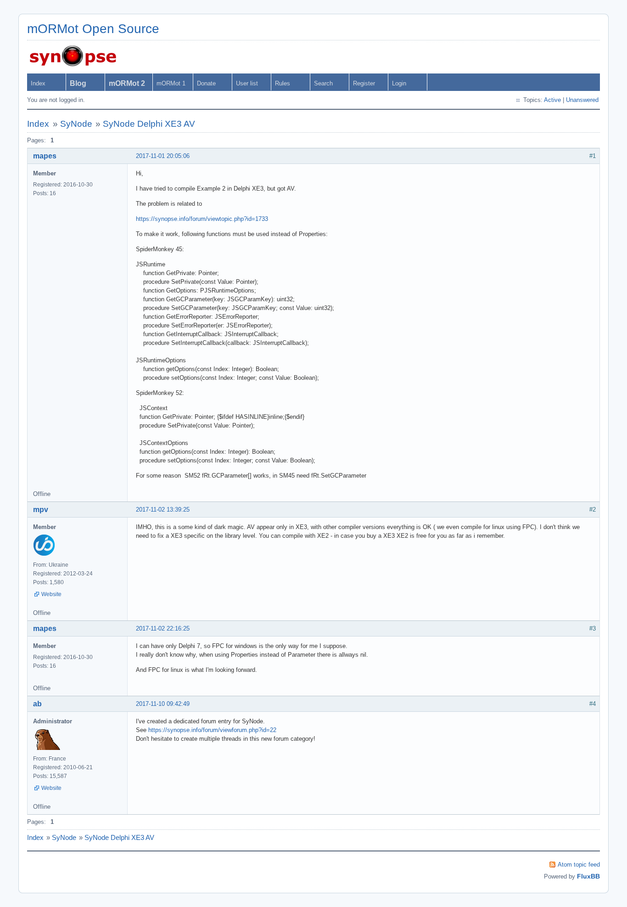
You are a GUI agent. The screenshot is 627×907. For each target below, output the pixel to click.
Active (552, 99)
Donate (206, 83)
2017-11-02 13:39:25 (163, 509)
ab (37, 704)
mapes (44, 156)
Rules (282, 83)
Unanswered (582, 99)
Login (399, 83)
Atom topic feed (579, 864)
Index (38, 83)
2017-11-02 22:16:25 (163, 628)
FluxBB (588, 876)
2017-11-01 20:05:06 (163, 155)
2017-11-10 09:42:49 (163, 703)
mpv (40, 509)
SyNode (76, 124)
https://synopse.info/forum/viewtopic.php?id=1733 (202, 218)
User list (247, 83)
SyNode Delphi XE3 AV (149, 124)
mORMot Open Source (93, 29)
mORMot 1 (171, 83)
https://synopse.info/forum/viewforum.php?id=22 (212, 730)
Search (323, 83)
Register (364, 83)
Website (51, 594)
